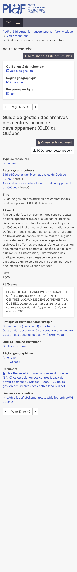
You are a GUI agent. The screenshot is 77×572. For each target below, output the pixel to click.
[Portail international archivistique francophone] (38, 9)
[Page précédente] (6, 107)
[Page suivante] (35, 107)
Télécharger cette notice (53, 150)
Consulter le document (56, 142)
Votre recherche (17, 36)
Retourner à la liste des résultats (49, 56)
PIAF (6, 31)
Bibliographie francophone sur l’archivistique (43, 31)
